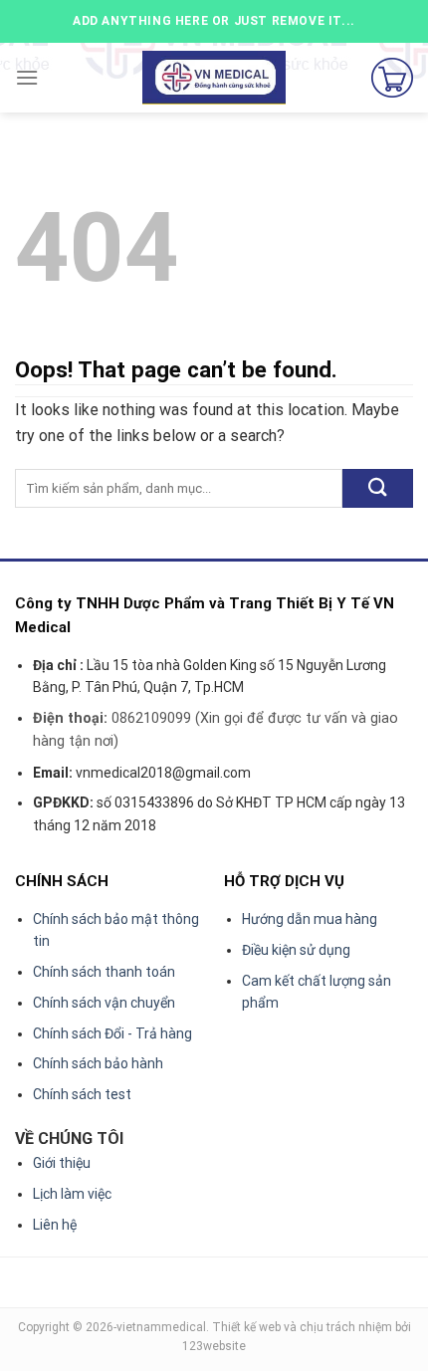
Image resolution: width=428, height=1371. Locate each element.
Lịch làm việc (72, 1194)
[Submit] (377, 488)
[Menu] (27, 77)
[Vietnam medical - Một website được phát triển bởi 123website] (214, 78)
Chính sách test (82, 1094)
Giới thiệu (62, 1163)
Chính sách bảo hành (98, 1063)
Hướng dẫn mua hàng (309, 919)
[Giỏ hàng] (392, 78)
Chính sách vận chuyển (104, 1003)
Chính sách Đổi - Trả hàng (112, 1033)
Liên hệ (55, 1225)
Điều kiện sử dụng (296, 950)
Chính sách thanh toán (104, 972)
